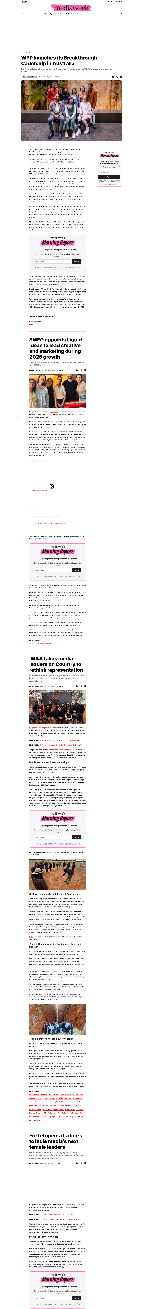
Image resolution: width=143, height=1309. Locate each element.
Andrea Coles (78, 1098)
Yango (45, 1117)
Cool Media (79, 1117)
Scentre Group (68, 1117)
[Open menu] (22, 14)
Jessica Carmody (35, 1098)
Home (23, 52)
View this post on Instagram (39, 490)
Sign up (76, 261)
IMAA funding (45, 994)
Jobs (86, 14)
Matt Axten (68, 1098)
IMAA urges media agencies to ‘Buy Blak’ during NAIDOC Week (61, 745)
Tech (67, 14)
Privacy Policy (72, 267)
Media (46, 14)
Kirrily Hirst (56, 1102)
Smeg (31, 643)
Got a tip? (110, 1)
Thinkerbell (37, 1117)
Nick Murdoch (66, 1105)
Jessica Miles (43, 1105)
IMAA (31, 937)
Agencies (53, 14)
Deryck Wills (70, 1109)
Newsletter (118, 1)
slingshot (39, 1113)
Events (73, 14)
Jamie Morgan (54, 1105)
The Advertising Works (75, 1113)
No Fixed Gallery (35, 1120)
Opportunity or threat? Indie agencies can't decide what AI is (60, 1219)
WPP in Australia (67, 154)
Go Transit (79, 1109)
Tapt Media (62, 1113)
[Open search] (121, 14)
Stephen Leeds (66, 1102)
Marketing (61, 14)
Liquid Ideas (54, 412)
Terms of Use (62, 267)
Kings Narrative (65, 1094)
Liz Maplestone (58, 1109)
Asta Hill (59, 1098)
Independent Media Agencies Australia (42, 728)
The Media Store (50, 1113)
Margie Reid (47, 1109)
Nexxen (32, 1113)
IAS (30, 1117)
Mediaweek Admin (30, 77)
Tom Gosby (35, 686)
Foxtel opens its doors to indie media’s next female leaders (59, 740)
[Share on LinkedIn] (121, 77)
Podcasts (80, 14)
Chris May (33, 1105)
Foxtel (67, 1205)
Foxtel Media (33, 1261)
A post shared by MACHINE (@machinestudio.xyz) (51, 523)
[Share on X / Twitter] (117, 77)
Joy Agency (53, 1117)
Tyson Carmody (49, 1098)
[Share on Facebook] (113, 77)
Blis (60, 1117)
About (91, 14)
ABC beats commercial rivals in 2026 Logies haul (56, 1215)
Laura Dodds (45, 1102)
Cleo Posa (48, 643)
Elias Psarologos (35, 1109)
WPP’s (50, 209)
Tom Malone (77, 1102)
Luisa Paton (77, 1105)
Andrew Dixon (34, 1102)
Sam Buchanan (77, 1094)
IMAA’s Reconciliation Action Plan (59, 750)
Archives (98, 14)
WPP (31, 324)
